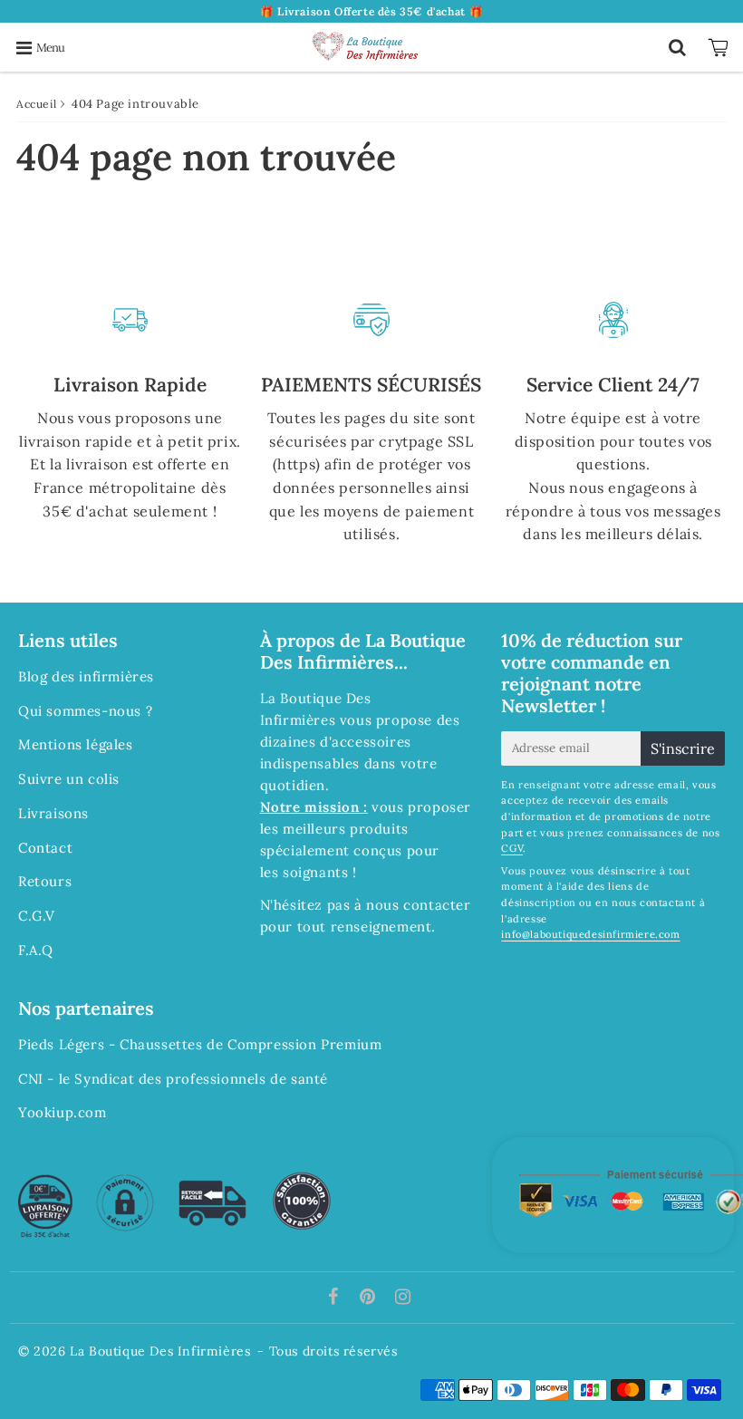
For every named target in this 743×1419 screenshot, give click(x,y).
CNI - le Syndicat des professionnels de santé (173, 1078)
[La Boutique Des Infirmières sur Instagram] (403, 1298)
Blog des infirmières (86, 676)
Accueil (36, 104)
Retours (45, 881)
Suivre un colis (69, 778)
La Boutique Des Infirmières (160, 1351)
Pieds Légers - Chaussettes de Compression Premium (199, 1044)
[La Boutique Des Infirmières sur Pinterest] (369, 1298)
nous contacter (418, 904)
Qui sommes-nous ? (85, 710)
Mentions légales (75, 744)
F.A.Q (35, 950)
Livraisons (53, 813)
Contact (45, 847)
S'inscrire (683, 748)
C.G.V (36, 915)
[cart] (721, 47)
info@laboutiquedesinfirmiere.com (590, 934)
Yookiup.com (62, 1112)
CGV (512, 848)
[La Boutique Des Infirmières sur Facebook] (336, 1298)
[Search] (677, 47)
